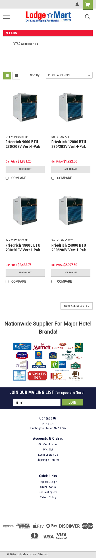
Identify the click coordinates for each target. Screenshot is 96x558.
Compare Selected (76, 306)
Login (41, 454)
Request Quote (48, 492)
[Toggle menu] (6, 17)
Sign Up (53, 454)
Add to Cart (25, 169)
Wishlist (48, 449)
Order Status (48, 487)
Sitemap (43, 554)
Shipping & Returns (48, 459)
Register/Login (48, 481)
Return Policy (48, 497)
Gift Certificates (48, 444)
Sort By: (35, 75)
